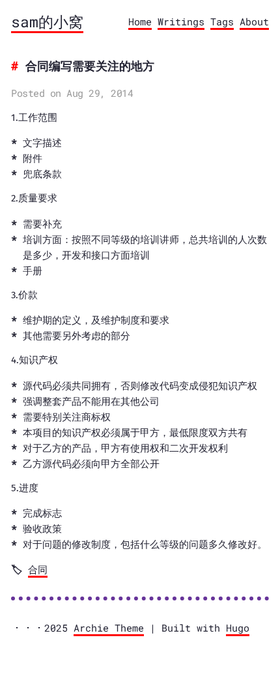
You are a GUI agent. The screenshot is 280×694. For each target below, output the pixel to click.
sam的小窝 (47, 21)
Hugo (237, 627)
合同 (38, 569)
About (254, 21)
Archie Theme (109, 627)
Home (140, 21)
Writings (181, 21)
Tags (222, 21)
